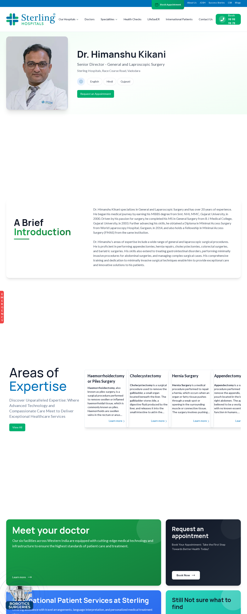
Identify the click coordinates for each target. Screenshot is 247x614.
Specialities (107, 19)
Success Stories (217, 2)
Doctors (90, 19)
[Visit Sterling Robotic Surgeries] (19, 597)
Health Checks (132, 19)
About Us (192, 2)
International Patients (179, 19)
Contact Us (206, 19)
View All (17, 427)
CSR (230, 2)
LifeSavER (154, 19)
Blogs (238, 2)
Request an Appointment (95, 93)
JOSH (203, 2)
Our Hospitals (67, 19)
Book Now (183, 575)
